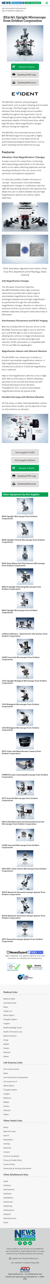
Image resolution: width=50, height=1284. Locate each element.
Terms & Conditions (11, 1156)
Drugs (5, 1040)
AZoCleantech (9, 1189)
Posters (6, 1048)
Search (6, 1135)
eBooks (6, 1044)
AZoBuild (7, 1214)
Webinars (7, 1098)
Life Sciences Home (11, 1069)
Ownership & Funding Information (17, 1168)
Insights (6, 1023)
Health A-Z (7, 1011)
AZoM (5, 1181)
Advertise (7, 1148)
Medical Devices (10, 1036)
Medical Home (9, 999)
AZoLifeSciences (9, 1218)
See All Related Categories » (13, 11)
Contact (6, 1152)
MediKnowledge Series (12, 1027)
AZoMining (7, 1206)
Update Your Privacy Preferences (24, 1258)
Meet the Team (9, 1131)
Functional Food (9, 1003)
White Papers (8, 1015)
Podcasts (7, 1052)
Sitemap (6, 1144)
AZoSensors (8, 1202)
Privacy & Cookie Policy (12, 1160)
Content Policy (9, 1164)
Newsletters (8, 1139)
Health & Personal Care (12, 1032)
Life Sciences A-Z (10, 1081)
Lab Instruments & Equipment (14, 8)
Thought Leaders (10, 1019)
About (5, 1127)
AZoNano (7, 1185)
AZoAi (5, 1222)
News (5, 1007)
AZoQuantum (8, 1210)
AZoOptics (7, 1193)
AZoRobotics (8, 1198)
